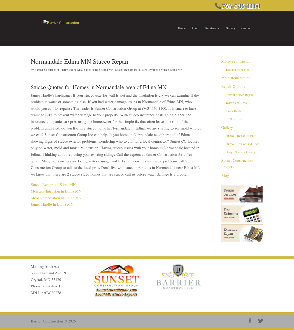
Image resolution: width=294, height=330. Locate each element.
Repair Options (233, 86)
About (195, 28)
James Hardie (234, 111)
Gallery (230, 28)
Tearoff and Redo (236, 103)
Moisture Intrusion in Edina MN (56, 191)
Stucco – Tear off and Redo (242, 144)
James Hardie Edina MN (98, 70)
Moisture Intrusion (235, 61)
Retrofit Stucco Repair (239, 95)
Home (182, 28)
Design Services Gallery (240, 152)
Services (210, 28)
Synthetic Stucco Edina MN (166, 70)
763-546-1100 (53, 286)
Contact (246, 28)
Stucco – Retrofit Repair (240, 136)
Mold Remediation (236, 77)
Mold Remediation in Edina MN (56, 197)
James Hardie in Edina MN (52, 204)
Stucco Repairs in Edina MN (53, 184)
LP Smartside (234, 119)
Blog (225, 175)
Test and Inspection (237, 70)
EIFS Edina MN (72, 70)
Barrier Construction (47, 70)
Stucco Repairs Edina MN (131, 70)
